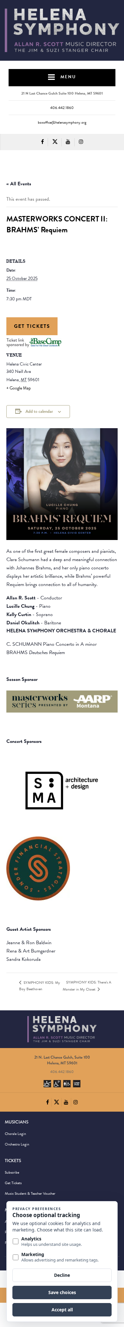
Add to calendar (39, 411)
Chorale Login (15, 1134)
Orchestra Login (17, 1144)
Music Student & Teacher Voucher (30, 1193)
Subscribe (12, 1172)
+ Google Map (18, 388)
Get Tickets (32, 326)
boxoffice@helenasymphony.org (62, 122)
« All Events (18, 184)
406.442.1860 (62, 108)
